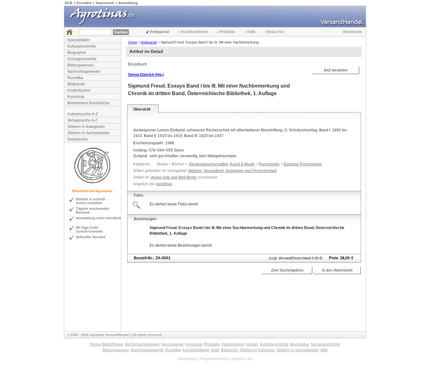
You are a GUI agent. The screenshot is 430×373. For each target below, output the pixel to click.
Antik (251, 32)
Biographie (76, 52)
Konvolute (76, 97)
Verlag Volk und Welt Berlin (173, 177)
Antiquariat (159, 32)
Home (132, 42)
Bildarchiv (275, 32)
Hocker (252, 344)
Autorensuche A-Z (82, 114)
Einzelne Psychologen (303, 164)
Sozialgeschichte (82, 59)
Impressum (105, 3)
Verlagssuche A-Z (82, 120)
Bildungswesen (80, 65)
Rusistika (75, 78)
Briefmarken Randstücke (88, 103)
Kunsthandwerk (194, 32)
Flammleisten (233, 344)
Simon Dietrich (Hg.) (146, 74)
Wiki (324, 350)
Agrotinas (164, 184)
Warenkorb (352, 32)
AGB (68, 3)
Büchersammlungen (142, 344)
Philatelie (227, 32)
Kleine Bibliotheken (106, 344)
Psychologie (269, 164)
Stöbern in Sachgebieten (88, 133)
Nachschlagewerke (83, 71)
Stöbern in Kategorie (257, 350)
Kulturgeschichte (81, 46)
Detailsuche (77, 139)
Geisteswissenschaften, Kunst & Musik (221, 164)
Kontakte (84, 3)
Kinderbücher (79, 90)
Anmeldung (128, 3)
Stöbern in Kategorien (86, 126)
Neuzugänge (172, 344)
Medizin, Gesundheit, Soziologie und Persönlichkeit (232, 171)
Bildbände (76, 84)
